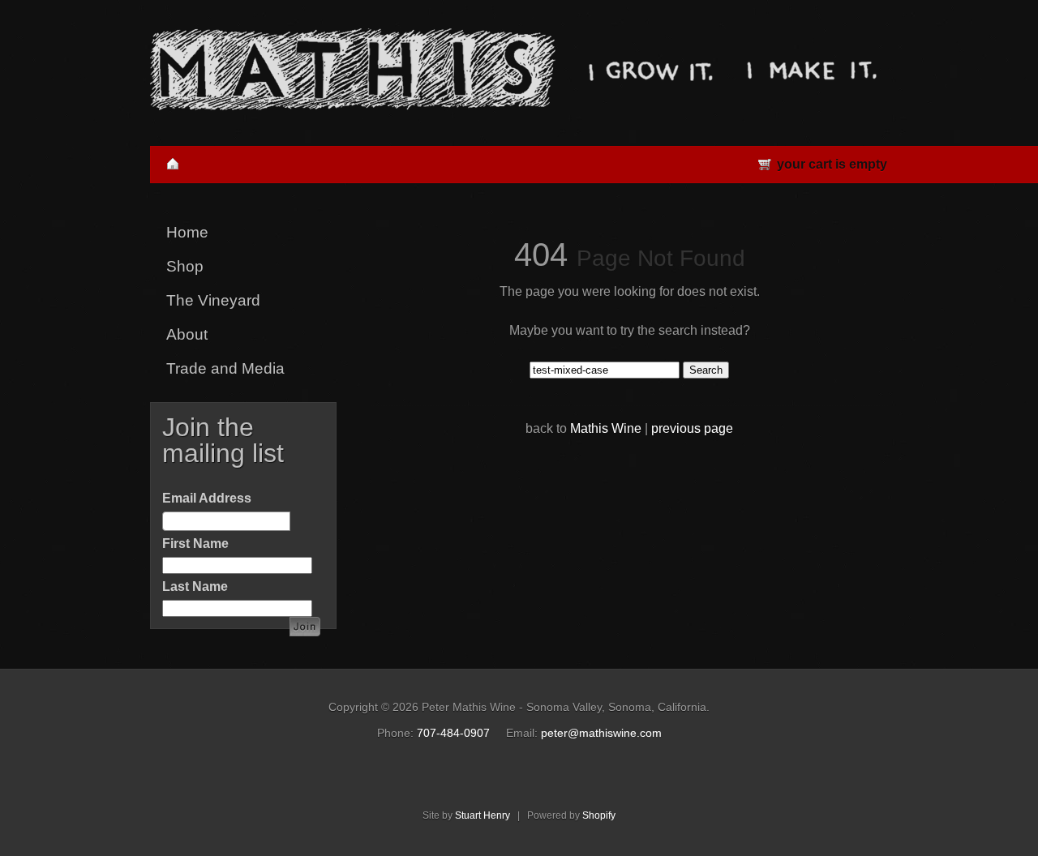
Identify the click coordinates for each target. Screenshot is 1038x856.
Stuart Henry (482, 815)
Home (187, 232)
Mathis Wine (605, 428)
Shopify (599, 815)
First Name (195, 543)
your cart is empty (832, 164)
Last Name (195, 586)
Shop (185, 266)
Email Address (206, 498)
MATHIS (352, 69)
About (187, 334)
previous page (692, 428)
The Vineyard (213, 300)
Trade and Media (225, 368)
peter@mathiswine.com (601, 732)
